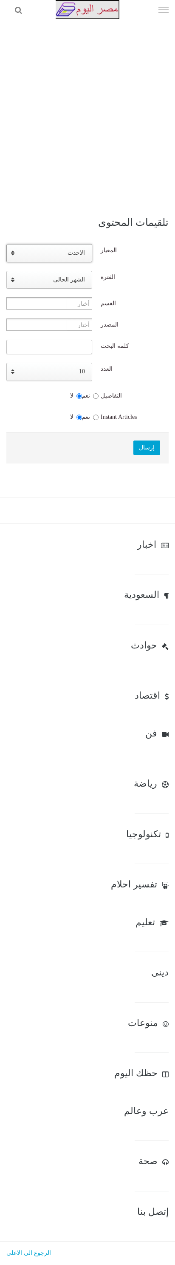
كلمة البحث (115, 346)
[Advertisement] (87, 111)
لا (71, 395)
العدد (107, 369)
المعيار (109, 250)
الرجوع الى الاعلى (28, 1253)
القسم (108, 303)
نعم (86, 395)
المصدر (110, 324)
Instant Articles (119, 417)
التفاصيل (111, 395)
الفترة (108, 277)
